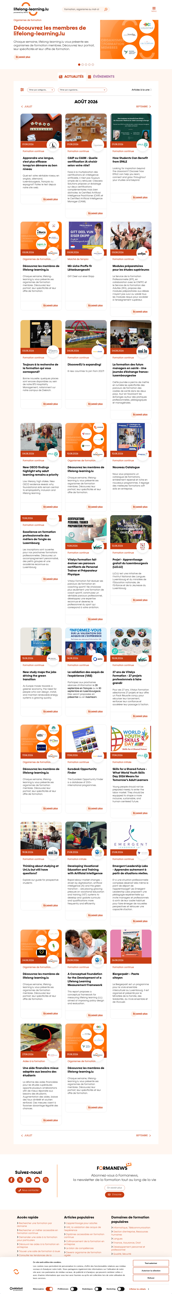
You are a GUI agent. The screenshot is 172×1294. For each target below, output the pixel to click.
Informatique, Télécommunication (131, 1228)
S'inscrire (115, 1195)
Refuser (151, 1278)
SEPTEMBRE (142, 107)
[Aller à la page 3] (86, 64)
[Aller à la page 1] (79, 64)
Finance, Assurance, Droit (127, 1243)
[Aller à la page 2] (82, 64)
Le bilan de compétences (80, 1248)
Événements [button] (103, 76)
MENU (154, 11)
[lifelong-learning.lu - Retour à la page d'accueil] (31, 9)
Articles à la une (141, 90)
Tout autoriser (151, 1263)
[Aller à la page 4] (89, 64)
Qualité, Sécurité (122, 1254)
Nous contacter (30, 1190)
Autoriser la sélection (151, 1271)
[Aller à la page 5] (93, 64)
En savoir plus (24, 57)
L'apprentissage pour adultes (81, 1223)
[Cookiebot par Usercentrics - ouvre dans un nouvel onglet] (16, 1289)
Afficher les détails (137, 1289)
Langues (118, 1239)
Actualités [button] (74, 76)
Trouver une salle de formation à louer (39, 1251)
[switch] (73, 1289)
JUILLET (28, 107)
